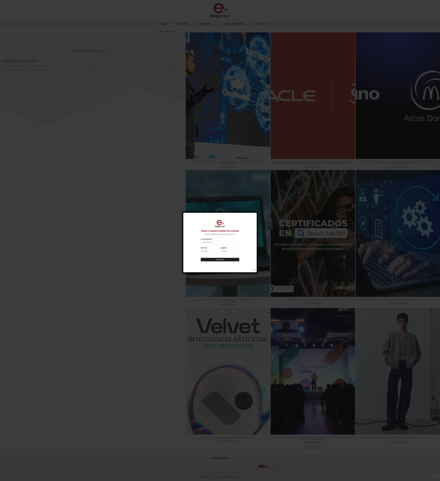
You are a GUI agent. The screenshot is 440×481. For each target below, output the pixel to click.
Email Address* (207, 239)
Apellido (224, 248)
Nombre (204, 248)
